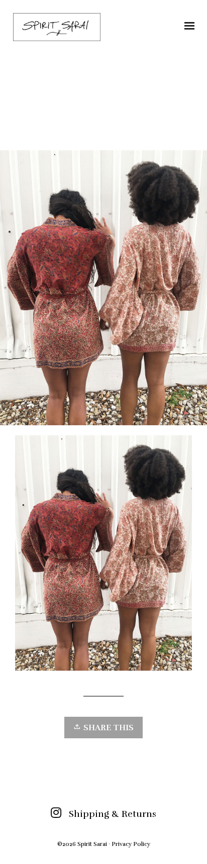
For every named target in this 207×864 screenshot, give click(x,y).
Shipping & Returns (112, 813)
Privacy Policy (131, 843)
